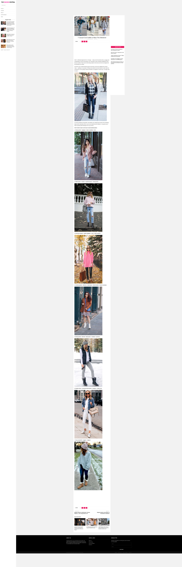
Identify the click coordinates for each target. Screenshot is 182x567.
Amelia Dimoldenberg (90, 39)
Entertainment (4, 14)
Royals (2, 8)
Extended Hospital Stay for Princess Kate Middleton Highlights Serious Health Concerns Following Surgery (11, 30)
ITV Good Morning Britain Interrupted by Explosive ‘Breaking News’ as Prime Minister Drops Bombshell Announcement (10, 23)
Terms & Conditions (92, 543)
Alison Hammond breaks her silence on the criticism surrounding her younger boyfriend (117, 62)
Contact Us (90, 544)
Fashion (2, 10)
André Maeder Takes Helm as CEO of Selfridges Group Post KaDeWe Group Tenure (103, 527)
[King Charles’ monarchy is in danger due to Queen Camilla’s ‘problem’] (3, 35)
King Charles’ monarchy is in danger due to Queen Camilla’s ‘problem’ (11, 35)
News (2, 16)
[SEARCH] (14, 5)
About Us (90, 540)
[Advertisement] (91, 6)
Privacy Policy (120, 552)
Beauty (2, 12)
